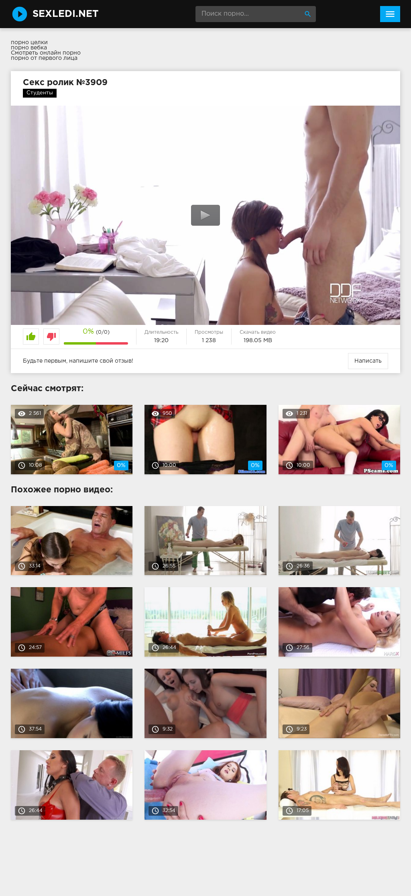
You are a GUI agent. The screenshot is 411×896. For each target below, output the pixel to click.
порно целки (29, 42)
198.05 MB (258, 340)
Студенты (39, 93)
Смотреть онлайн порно (46, 53)
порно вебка (29, 47)
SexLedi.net (66, 14)
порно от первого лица (44, 58)
